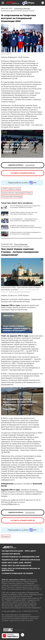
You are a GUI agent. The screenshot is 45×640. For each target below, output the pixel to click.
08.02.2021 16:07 (6, 8)
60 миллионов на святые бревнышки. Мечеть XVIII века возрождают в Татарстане (20, 402)
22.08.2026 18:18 (6, 244)
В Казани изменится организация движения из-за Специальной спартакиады (25, 233)
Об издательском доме (12, 551)
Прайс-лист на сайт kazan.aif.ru (16, 566)
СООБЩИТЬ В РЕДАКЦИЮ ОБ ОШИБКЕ (17, 573)
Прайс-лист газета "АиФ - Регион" (17, 563)
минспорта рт (6, 54)
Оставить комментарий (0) (22, 173)
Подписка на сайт (10, 560)
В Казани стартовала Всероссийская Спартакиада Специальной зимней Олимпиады (25, 226)
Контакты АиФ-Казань (30, 560)
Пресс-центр (30, 551)
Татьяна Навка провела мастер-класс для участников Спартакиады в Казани (21, 144)
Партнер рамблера (20, 630)
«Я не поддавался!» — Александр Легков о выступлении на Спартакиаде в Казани (24, 219)
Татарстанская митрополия (19, 292)
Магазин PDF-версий (11, 554)
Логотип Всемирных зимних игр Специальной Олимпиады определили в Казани (25, 206)
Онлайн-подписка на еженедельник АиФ (20, 557)
